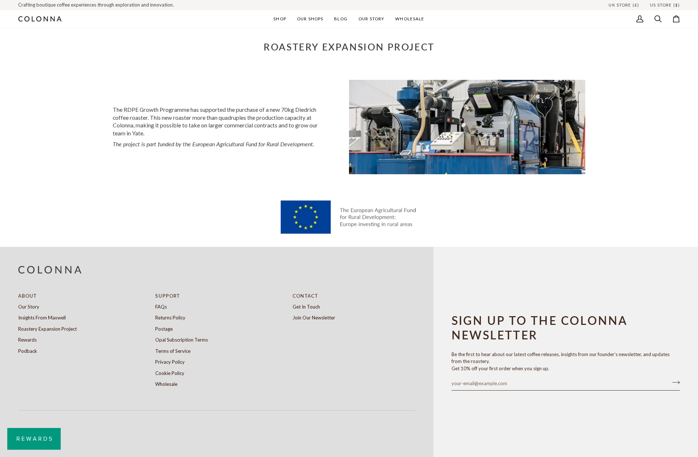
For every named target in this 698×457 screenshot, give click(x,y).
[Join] (674, 382)
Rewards (27, 340)
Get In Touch (306, 307)
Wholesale (166, 384)
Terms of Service (172, 351)
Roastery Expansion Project (47, 329)
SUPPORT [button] (167, 296)
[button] (280, 19)
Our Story (28, 307)
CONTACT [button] (305, 296)
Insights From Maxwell (42, 318)
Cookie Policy (169, 373)
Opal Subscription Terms (181, 340)
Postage (164, 329)
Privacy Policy (170, 362)
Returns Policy (170, 318)
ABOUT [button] (27, 296)
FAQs (161, 307)
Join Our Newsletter (314, 318)
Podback (27, 351)
